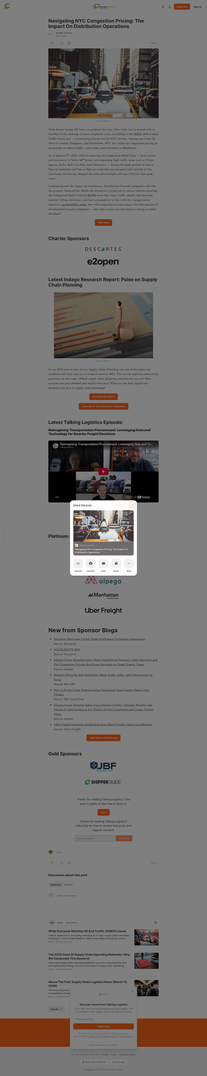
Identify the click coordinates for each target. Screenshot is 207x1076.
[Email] (103, 563)
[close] (132, 504)
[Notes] (116, 563)
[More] (129, 563)
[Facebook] (91, 563)
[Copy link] (78, 563)
